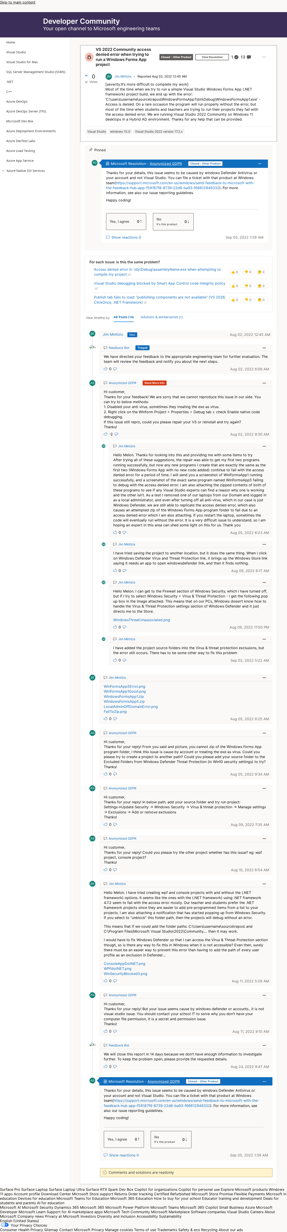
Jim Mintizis (122, 76)
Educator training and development (232, 1198)
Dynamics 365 (66, 1207)
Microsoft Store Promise (212, 1194)
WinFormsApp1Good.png (125, 691)
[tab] (124, 317)
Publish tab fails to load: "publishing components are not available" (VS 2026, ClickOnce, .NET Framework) (160, 299)
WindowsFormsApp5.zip (124, 701)
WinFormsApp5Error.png (124, 686)
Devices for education (36, 1198)
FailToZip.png (115, 711)
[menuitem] (264, 57)
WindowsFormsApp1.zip (124, 696)
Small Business (231, 1207)
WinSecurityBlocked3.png (125, 973)
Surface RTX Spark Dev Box (109, 1189)
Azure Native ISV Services (23, 171)
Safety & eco (189, 1230)
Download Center (56, 1194)
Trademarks (167, 1230)
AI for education (50, 1203)
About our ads (231, 1230)
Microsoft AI (10, 1207)
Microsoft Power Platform (127, 1207)
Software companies (208, 1212)
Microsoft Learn (32, 1212)
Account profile (27, 1194)
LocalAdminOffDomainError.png (131, 706)
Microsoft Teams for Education (83, 1198)
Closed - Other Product (176, 57)
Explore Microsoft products (244, 1189)
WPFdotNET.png (117, 968)
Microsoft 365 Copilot (199, 1207)
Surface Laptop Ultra (67, 1189)
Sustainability (170, 1216)
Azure (250, 1207)
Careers (256, 1212)
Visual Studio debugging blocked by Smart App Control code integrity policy (159, 285)
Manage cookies (119, 1230)
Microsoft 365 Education (131, 1198)
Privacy (98, 1230)
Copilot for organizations (156, 1189)
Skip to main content (17, 2)
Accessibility (147, 1216)
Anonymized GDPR (166, 163)
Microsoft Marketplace (170, 1212)
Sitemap (51, 1230)
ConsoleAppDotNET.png (124, 963)
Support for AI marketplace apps (75, 1212)
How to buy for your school (177, 1198)
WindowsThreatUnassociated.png (141, 620)
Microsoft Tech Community (127, 1212)
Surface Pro (10, 1189)
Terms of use (145, 1230)
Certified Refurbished (172, 1194)
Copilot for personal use (199, 1189)
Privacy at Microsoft (62, 1216)
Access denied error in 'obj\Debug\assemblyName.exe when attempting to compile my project (157, 272)
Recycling (209, 1230)
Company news (30, 1216)
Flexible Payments (249, 1194)
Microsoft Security (37, 1207)
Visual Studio (238, 1212)
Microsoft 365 (92, 1207)
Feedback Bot (119, 348)
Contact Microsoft (74, 1230)
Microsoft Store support (92, 1194)
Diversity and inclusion (116, 1216)
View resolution (212, 57)
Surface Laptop (34, 1189)
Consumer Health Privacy (21, 1230)
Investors (88, 1216)
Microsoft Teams (164, 1207)
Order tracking (140, 1194)
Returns (120, 1194)
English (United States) (19, 1221)
